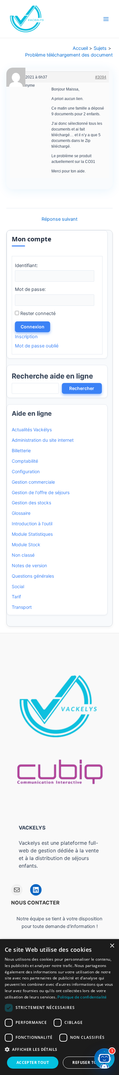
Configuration (26, 471)
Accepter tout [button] (33, 1062)
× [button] (111, 946)
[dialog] (59, 1007)
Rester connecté (38, 313)
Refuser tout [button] (87, 1062)
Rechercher (81, 388)
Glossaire (21, 513)
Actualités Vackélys (32, 429)
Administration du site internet (43, 440)
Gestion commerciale (33, 482)
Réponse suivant (59, 219)
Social (18, 586)
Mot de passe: (30, 289)
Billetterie (21, 450)
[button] (59, 1049)
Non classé (23, 555)
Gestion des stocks (31, 502)
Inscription (26, 336)
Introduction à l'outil (32, 523)
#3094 (100, 77)
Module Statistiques (32, 534)
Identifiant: (26, 265)
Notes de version (29, 565)
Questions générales (33, 576)
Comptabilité (25, 461)
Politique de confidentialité (82, 997)
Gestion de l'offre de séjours (40, 492)
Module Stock (26, 544)
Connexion (32, 326)
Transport (22, 607)
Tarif (16, 596)
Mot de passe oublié (36, 346)
